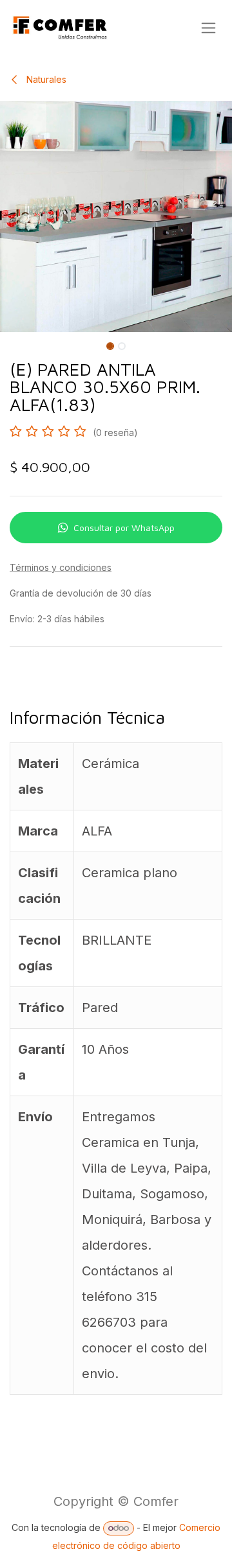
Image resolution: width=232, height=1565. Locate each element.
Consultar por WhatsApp (124, 527)
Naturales (45, 79)
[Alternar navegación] (208, 27)
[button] (11, 343)
